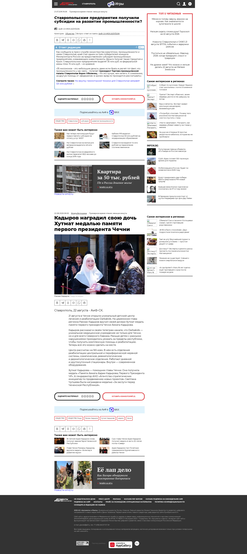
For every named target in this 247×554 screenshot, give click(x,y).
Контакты (98, 502)
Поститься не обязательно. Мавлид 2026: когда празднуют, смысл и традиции (169, 55)
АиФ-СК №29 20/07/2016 (108, 34)
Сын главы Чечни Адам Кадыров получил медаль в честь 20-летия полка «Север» (127, 441)
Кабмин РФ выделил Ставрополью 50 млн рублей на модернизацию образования (126, 136)
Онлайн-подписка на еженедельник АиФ (164, 499)
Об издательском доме (84, 499)
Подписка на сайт (82, 502)
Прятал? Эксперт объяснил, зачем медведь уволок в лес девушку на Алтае (174, 96)
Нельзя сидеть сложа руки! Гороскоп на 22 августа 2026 (169, 32)
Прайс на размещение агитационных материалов (129, 502)
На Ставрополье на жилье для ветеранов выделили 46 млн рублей (80, 145)
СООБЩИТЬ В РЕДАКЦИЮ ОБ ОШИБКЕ (89, 505)
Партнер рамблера (98, 543)
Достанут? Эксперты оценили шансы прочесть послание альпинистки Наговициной (175, 251)
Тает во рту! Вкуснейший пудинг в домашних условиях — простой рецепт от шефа (174, 241)
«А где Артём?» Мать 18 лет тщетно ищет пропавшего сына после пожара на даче (174, 270)
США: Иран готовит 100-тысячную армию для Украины (173, 160)
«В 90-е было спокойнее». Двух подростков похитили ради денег (174, 231)
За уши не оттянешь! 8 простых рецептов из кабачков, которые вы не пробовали (176, 134)
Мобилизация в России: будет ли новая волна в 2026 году (173, 169)
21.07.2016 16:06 (60, 12)
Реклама (117, 499)
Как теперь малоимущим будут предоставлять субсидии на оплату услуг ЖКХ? (80, 136)
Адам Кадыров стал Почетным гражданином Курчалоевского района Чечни (125, 450)
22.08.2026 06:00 (61, 213)
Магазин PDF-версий (133, 499)
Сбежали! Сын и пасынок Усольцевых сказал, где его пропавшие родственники (176, 222)
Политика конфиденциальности (170, 502)
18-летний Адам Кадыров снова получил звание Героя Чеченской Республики (81, 441)
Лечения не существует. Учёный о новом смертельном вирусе (174, 259)
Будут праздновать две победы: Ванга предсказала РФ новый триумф (172, 180)
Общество (69, 34)
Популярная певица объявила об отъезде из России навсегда (172, 150)
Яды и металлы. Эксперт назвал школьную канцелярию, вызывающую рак (173, 106)
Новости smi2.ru (63, 194)
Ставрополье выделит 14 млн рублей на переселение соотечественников (125, 145)
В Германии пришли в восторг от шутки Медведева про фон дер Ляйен (175, 197)
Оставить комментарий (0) (123, 99)
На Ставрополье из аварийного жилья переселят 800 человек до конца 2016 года (81, 154)
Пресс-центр (104, 499)
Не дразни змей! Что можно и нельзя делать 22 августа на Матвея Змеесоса (170, 67)
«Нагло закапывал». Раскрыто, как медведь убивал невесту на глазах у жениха (175, 125)
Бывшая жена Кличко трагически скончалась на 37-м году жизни (173, 188)
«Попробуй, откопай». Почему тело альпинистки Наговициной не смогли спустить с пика (175, 115)
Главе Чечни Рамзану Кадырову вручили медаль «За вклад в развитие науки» (81, 450)
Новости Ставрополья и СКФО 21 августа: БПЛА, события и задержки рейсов (170, 44)
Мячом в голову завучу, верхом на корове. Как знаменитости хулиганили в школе (170, 21)
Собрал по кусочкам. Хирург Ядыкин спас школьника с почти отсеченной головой (175, 87)
